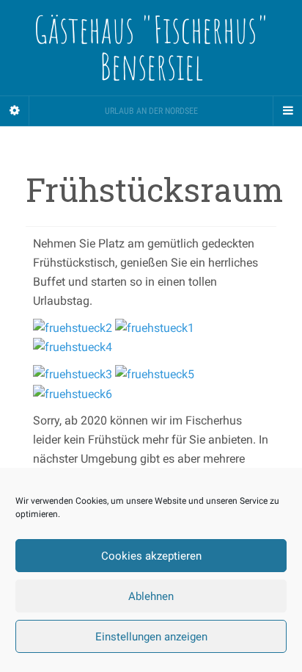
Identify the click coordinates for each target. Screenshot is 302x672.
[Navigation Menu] (287, 111)
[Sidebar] (14, 111)
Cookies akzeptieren (151, 556)
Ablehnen (151, 596)
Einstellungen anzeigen (151, 636)
